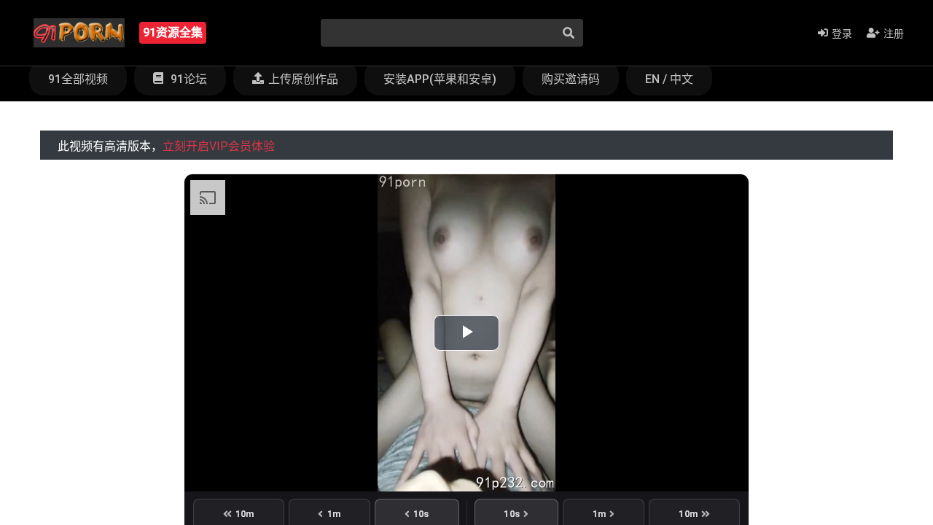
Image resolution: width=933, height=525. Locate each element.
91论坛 (187, 79)
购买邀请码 (571, 79)
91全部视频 (78, 79)
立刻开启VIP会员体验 (219, 146)
